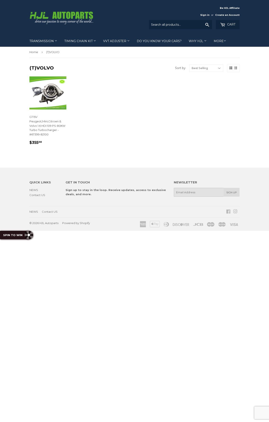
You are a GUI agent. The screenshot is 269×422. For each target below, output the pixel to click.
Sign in (205, 14)
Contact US (37, 195)
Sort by (180, 68)
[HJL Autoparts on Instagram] (235, 212)
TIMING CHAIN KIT (79, 41)
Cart (230, 24)
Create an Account (227, 14)
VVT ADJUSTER (115, 41)
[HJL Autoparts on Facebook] (228, 212)
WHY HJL (196, 41)
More (219, 41)
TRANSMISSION (42, 41)
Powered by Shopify (76, 223)
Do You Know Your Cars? (159, 41)
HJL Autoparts (49, 223)
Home (33, 52)
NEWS (33, 190)
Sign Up (231, 192)
